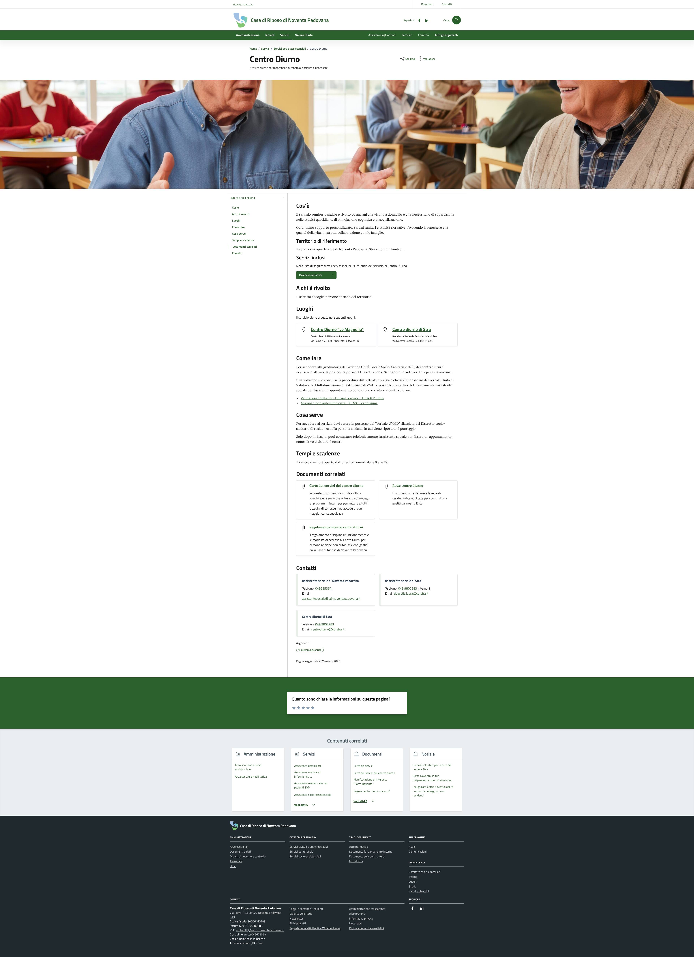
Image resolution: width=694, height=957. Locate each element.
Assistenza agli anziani (382, 35)
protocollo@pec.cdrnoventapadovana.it (260, 930)
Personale (236, 861)
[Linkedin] (425, 20)
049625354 (323, 588)
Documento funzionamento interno (370, 851)
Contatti (447, 4)
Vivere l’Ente (304, 35)
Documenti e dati (240, 851)
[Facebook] (418, 20)
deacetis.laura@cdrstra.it (411, 593)
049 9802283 (408, 588)
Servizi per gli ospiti (302, 851)
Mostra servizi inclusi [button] (310, 275)
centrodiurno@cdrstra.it (327, 629)
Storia (412, 886)
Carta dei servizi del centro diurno (336, 485)
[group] (258, 782)
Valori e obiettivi (419, 891)
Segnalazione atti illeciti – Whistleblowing (315, 928)
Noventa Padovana (243, 4)
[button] (456, 20)
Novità (269, 35)
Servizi (284, 35)
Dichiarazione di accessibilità (366, 928)
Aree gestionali (239, 846)
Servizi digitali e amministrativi (309, 846)
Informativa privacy (361, 918)
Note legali (355, 923)
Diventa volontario (301, 913)
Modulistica (356, 861)
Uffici (233, 866)
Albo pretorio (357, 913)
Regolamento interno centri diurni (336, 527)
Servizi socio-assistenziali (305, 856)
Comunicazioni (418, 851)
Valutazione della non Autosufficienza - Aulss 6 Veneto (342, 398)
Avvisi (412, 846)
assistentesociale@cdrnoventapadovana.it (331, 598)
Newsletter (296, 918)
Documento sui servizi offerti (367, 856)
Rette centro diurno (407, 485)
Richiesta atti (298, 923)
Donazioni (427, 4)
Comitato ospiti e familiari (424, 872)
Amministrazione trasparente (367, 908)
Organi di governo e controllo (247, 856)
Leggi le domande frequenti (306, 908)
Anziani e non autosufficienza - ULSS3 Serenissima (339, 403)
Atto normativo (358, 846)
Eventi (413, 876)
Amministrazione (248, 35)
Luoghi (413, 881)
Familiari (407, 35)
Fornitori (423, 35)
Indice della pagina (243, 198)
